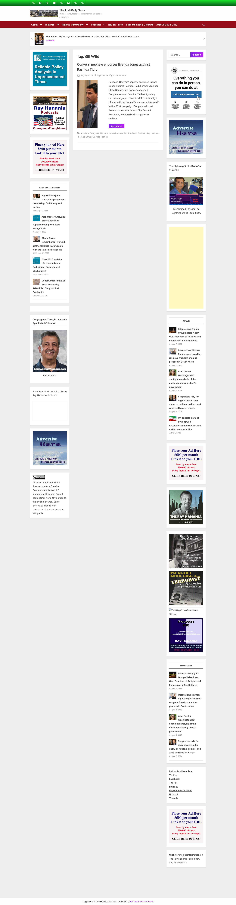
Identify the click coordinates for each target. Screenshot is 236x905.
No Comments (119, 75)
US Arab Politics (100, 137)
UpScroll (173, 794)
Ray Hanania (152, 133)
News (111, 133)
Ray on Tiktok (115, 24)
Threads (173, 798)
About (34, 24)
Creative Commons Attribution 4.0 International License (46, 490)
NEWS (186, 321)
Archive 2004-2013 (166, 24)
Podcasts (96, 24)
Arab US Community (73, 24)
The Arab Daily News (72, 10)
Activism (50, 41)
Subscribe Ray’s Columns (139, 24)
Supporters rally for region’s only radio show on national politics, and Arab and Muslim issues (92, 36)
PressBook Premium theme (141, 901)
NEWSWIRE (186, 665)
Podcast (119, 133)
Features (49, 24)
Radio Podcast (139, 133)
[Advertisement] (186, 268)
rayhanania (102, 75)
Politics (127, 133)
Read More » (117, 126)
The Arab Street (84, 137)
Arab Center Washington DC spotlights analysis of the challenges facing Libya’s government (182, 379)
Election (104, 133)
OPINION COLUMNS (49, 187)
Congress (94, 133)
